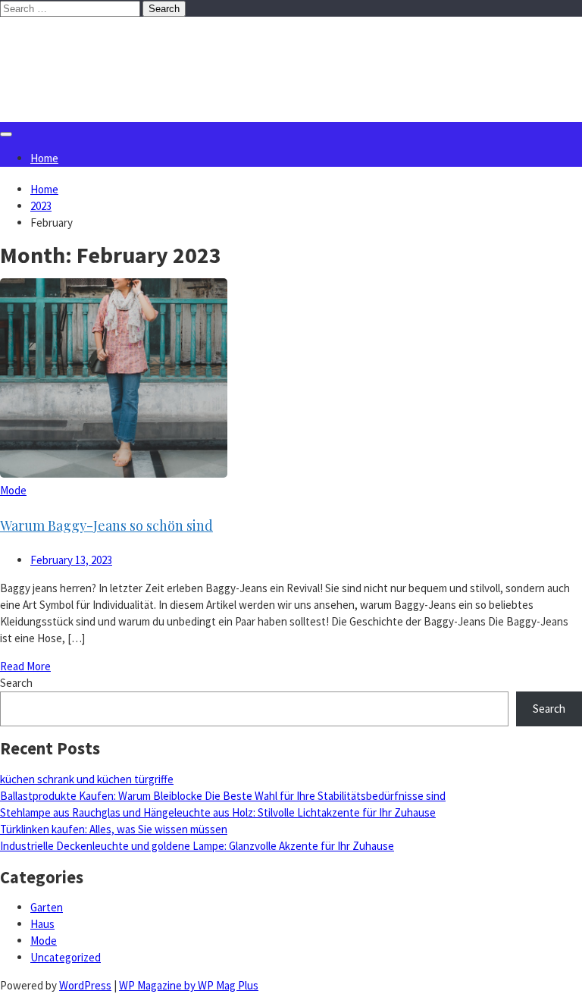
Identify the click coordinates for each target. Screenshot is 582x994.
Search (16, 683)
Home (44, 158)
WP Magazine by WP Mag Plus (188, 985)
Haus (42, 924)
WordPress (85, 985)
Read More (25, 666)
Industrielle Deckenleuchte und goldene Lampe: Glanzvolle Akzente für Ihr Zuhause (197, 846)
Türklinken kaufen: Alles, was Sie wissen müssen (113, 829)
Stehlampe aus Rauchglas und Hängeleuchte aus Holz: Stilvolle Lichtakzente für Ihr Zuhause (218, 812)
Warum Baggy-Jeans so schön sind (106, 525)
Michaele (77, 47)
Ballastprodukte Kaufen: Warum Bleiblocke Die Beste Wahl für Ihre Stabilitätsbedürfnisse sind (223, 796)
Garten (46, 907)
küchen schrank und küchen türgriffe (87, 779)
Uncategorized (65, 957)
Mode (13, 490)
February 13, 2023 (71, 560)
